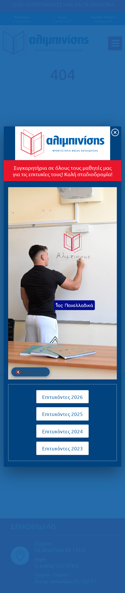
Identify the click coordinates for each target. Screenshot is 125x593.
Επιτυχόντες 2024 (62, 431)
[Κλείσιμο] (115, 132)
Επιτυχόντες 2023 (62, 448)
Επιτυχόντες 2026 (62, 396)
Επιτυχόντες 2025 (62, 414)
